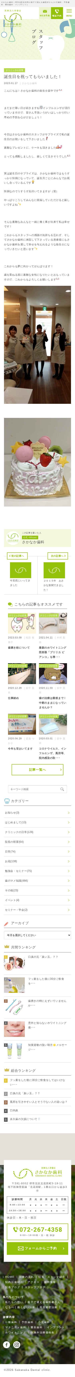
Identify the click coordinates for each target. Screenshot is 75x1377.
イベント (12, 900)
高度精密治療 (49, 1307)
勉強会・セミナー (18, 870)
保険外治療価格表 (43, 1332)
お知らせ (12, 812)
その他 (11, 890)
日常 (10, 851)
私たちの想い (14, 1302)
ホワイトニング (15, 1332)
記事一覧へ (37, 769)
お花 (11, 861)
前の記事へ (17, 556)
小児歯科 (44, 1322)
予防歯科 (28, 1322)
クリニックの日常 (19, 832)
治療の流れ (26, 1276)
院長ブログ (12, 1287)
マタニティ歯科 (15, 1327)
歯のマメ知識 (16, 880)
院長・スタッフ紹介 (51, 1276)
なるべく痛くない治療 (20, 1307)
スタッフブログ (35, 1287)
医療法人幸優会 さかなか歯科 (13, 18)
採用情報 (50, 1282)
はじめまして (15, 822)
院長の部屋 (14, 841)
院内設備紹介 (14, 1282)
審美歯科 (37, 1327)
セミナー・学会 (16, 909)
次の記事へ (57, 556)
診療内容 (9, 1317)
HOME (10, 1276)
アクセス (34, 1282)
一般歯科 (11, 1322)
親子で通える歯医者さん (44, 1302)
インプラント (56, 1327)
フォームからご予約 (40, 1248)
